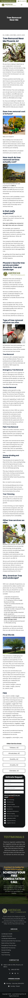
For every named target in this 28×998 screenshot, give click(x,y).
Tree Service (10, 809)
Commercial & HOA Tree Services (11, 941)
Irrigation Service (11, 823)
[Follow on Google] (15, 973)
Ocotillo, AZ (14, 759)
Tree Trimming (10, 799)
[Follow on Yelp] (18, 973)
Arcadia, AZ (14, 765)
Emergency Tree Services (13, 806)
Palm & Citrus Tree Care (12, 816)
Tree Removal (10, 802)
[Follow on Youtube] (12, 973)
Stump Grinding (11, 804)
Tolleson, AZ (14, 747)
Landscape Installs (11, 818)
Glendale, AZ (14, 771)
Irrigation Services (6, 936)
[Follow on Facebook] (10, 973)
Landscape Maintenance (13, 811)
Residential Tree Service (8, 947)
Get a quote (22, 1)
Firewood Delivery (11, 820)
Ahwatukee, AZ (14, 753)
